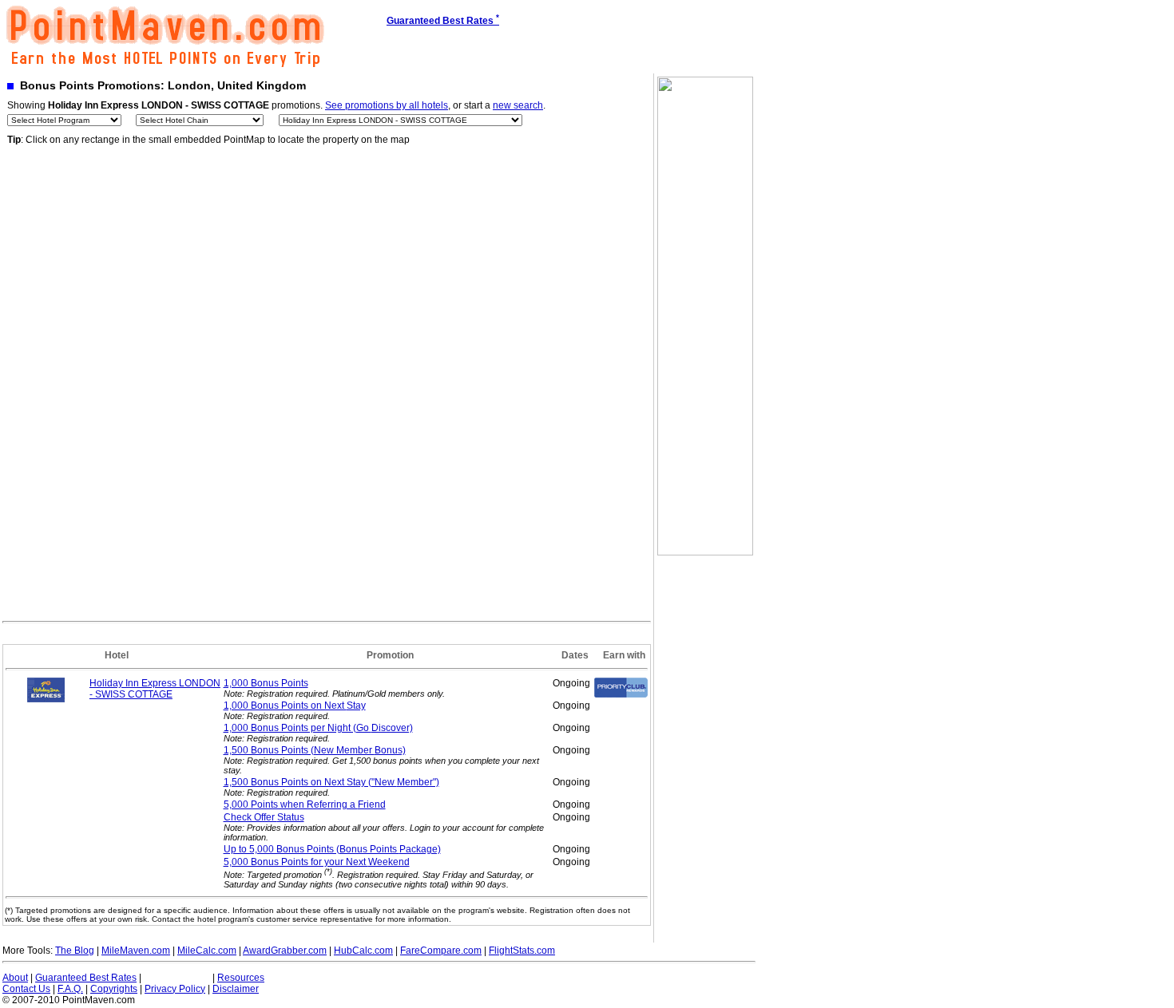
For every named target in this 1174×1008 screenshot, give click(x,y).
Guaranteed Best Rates (86, 977)
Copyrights (113, 988)
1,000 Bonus (266, 683)
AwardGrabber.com (285, 950)
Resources (240, 977)
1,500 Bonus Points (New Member (315, 750)
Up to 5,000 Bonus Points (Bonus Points (332, 849)
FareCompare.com (441, 950)
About (15, 977)
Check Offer (264, 817)
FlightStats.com (522, 950)
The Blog (74, 950)
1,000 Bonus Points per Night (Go (318, 727)
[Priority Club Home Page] (621, 694)
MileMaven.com (135, 950)
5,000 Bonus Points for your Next (317, 862)
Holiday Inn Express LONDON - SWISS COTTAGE (154, 689)
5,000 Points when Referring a (305, 804)
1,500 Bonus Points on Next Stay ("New (331, 782)
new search (518, 105)
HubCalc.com (363, 950)
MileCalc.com (206, 950)
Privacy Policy (175, 988)
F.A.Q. (70, 988)
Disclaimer (235, 988)
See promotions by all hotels (386, 105)
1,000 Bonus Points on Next (295, 705)
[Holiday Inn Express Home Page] (46, 699)
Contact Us (26, 988)
